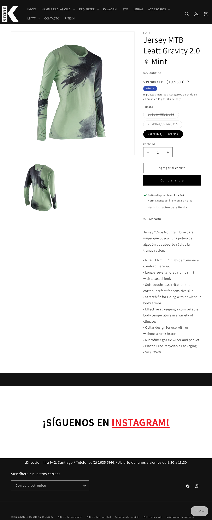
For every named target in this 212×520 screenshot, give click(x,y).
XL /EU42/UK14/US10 (165, 125)
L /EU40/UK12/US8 (163, 115)
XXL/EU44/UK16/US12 (163, 134)
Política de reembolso (70, 517)
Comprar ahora (172, 180)
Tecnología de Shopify (41, 516)
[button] (57, 9)
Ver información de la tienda (167, 207)
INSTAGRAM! (141, 422)
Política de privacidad (99, 517)
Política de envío (152, 517)
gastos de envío (183, 94)
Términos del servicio (127, 517)
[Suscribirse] (84, 485)
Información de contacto (180, 517)
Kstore (24, 516)
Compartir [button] (154, 219)
